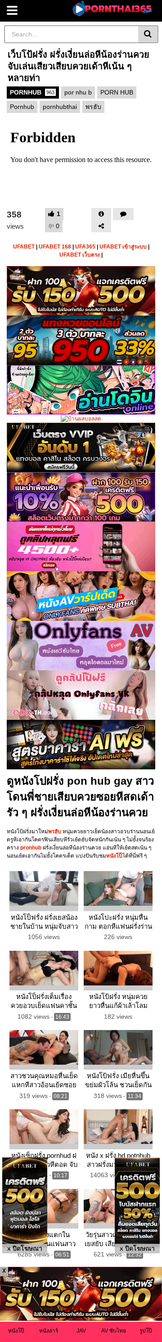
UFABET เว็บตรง (79, 255)
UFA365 (85, 247)
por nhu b (78, 92)
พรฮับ (93, 106)
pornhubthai (60, 106)
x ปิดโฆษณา (24, 1248)
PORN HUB (116, 92)
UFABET (24, 247)
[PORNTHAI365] (113, 9)
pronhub (30, 848)
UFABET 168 (55, 247)
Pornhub (22, 106)
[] (148, 34)
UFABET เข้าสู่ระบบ (123, 247)
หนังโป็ (114, 856)
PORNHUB (32, 92)
